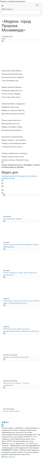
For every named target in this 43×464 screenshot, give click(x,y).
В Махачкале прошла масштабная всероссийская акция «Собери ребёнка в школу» (21, 302)
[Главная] (3, 3)
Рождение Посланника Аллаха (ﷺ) (16, 357)
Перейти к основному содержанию (12, 1)
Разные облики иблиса (11, 411)
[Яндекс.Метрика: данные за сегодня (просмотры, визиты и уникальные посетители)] (8, 457)
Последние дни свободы (12, 218)
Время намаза (7, 9)
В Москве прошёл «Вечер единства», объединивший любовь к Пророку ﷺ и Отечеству (21, 330)
